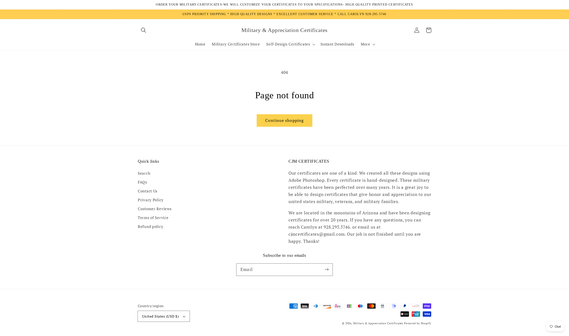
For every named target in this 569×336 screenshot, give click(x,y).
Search (144, 173)
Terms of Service (153, 217)
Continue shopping (284, 120)
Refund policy (150, 226)
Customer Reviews (155, 208)
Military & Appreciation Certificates (378, 323)
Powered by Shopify (417, 323)
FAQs (142, 182)
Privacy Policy (151, 200)
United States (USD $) (160, 316)
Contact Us (147, 191)
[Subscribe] (327, 269)
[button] (144, 30)
